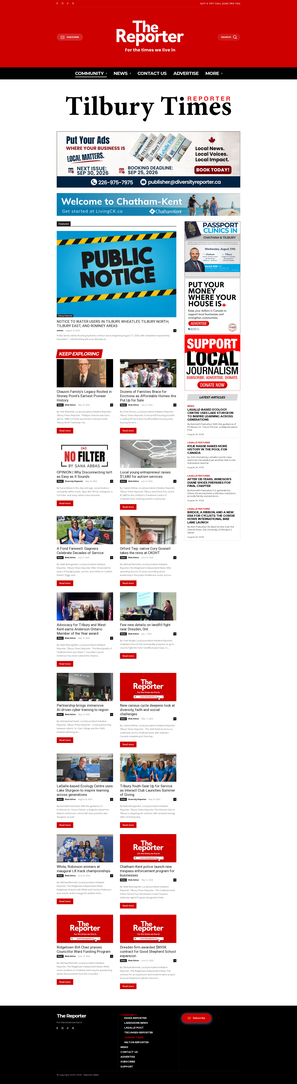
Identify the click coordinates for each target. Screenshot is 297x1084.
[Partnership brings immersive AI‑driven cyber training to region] (85, 687)
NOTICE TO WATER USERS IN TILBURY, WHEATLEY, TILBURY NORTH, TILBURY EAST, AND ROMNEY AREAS (113, 323)
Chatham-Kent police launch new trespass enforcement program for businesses (147, 871)
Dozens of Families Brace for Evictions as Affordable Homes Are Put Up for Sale (148, 396)
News (60, 405)
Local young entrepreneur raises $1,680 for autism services (145, 474)
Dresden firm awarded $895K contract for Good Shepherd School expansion (148, 951)
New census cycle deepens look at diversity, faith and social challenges (147, 709)
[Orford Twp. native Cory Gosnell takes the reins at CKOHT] (148, 530)
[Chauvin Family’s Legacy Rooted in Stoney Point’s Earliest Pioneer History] (85, 373)
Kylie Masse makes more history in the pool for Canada (207, 449)
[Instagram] (62, 3)
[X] (73, 3)
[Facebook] (57, 3)
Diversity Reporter (74, 481)
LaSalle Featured (198, 442)
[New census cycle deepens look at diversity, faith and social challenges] (148, 687)
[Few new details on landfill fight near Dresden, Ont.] (148, 606)
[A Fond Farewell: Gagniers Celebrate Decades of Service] (85, 530)
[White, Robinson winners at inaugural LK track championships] (85, 848)
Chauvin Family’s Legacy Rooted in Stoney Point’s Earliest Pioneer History (84, 396)
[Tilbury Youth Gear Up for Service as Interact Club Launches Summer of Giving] (148, 767)
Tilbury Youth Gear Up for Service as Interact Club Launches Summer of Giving (147, 790)
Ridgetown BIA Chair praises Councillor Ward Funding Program (84, 949)
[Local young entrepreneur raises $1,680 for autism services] (148, 454)
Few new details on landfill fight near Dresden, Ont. (145, 627)
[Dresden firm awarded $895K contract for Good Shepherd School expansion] (148, 929)
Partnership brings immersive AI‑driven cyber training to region (82, 707)
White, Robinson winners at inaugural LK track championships (83, 869)
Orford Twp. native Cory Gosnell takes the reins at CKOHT (145, 550)
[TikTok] (68, 3)
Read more (65, 430)
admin (60, 330)
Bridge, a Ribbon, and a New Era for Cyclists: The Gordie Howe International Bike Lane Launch (211, 517)
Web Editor (70, 405)
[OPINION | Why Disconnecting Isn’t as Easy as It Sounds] (85, 454)
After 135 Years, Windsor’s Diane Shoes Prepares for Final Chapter (209, 482)
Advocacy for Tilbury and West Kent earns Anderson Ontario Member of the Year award (81, 629)
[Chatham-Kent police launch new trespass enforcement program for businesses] (148, 848)
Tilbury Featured (65, 315)
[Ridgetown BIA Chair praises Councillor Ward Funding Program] (85, 929)
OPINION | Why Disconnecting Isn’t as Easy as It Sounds (84, 474)
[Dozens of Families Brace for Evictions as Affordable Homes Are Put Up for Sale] (148, 373)
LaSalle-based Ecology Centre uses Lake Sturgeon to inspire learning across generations (85, 790)
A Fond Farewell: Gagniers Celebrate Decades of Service (80, 550)
